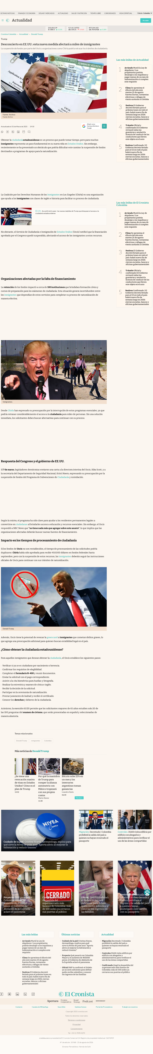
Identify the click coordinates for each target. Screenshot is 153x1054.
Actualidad (63, 13)
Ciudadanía (63, 477)
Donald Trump (37, 34)
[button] (147, 892)
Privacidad (77, 1024)
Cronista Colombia (8, 34)
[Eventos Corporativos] (66, 1001)
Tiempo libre (95, 13)
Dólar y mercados (46, 13)
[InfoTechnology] (100, 1001)
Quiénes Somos (80, 1007)
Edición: (144, 13)
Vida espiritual (125, 13)
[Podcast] (88, 1001)
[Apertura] (52, 1001)
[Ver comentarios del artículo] (29, 132)
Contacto (19, 1007)
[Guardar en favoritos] (104, 126)
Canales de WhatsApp (40, 1007)
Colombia (47, 741)
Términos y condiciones (76, 1020)
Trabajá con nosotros (130, 1007)
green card (52, 637)
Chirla (11, 410)
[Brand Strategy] (77, 1001)
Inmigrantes (53, 194)
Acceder (146, 20)
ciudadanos (21, 524)
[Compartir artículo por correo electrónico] (23, 132)
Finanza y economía (26, 13)
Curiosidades (110, 13)
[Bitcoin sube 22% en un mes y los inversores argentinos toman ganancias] (73, 766)
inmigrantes (10, 295)
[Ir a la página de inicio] (7, 20)
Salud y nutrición (79, 13)
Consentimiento (76, 1029)
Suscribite (61, 1007)
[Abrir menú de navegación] (2, 20)
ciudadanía (17, 140)
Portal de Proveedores (104, 1007)
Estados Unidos (75, 143)
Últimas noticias (7, 13)
